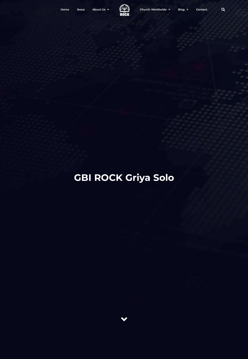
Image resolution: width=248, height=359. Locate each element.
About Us (98, 9)
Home (65, 9)
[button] (223, 9)
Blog (181, 9)
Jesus (81, 9)
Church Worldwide (153, 9)
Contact (201, 9)
